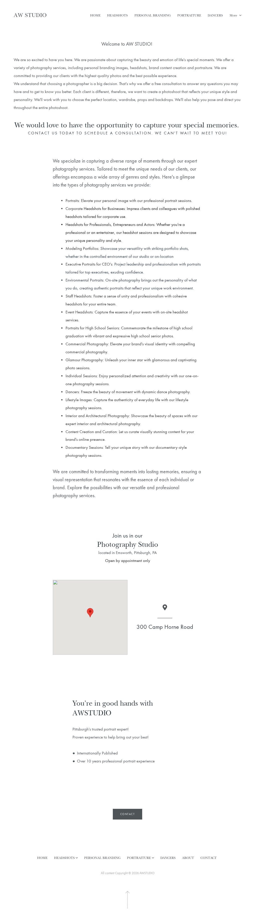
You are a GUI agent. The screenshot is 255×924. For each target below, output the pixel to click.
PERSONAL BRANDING (152, 15)
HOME (95, 15)
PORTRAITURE (189, 15)
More (234, 15)
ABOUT (188, 857)
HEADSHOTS (117, 15)
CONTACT (208, 857)
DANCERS (215, 15)
